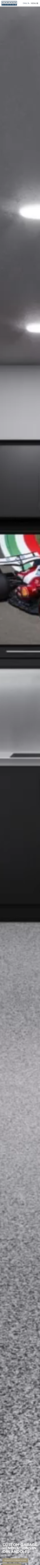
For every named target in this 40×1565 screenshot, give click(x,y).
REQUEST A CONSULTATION (15, 1560)
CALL (25, 3)
